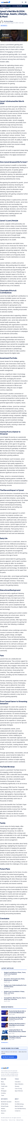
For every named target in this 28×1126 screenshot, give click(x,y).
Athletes (3, 1108)
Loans (2, 1088)
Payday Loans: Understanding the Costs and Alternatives (15, 985)
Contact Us (17, 1110)
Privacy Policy (4, 1120)
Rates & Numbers (19, 1084)
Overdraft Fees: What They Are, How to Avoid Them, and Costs (15, 998)
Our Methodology (19, 1104)
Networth (7, 8)
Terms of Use (12, 1120)
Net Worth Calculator (9, 1057)
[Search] (22, 2)
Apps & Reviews (19, 1090)
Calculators (18, 1081)
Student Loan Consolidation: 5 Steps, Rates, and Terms (14, 992)
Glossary (17, 1086)
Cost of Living (18, 1088)
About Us (17, 1101)
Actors (2, 1113)
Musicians (3, 1110)
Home (1, 8)
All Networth (5, 1042)
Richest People (4, 1106)
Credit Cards (4, 1086)
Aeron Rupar (9, 21)
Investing (3, 1093)
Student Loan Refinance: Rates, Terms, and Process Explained (15, 973)
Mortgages (3, 1090)
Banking (3, 1084)
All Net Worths (4, 1104)
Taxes (2, 1095)
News (2, 1081)
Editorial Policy (19, 1120)
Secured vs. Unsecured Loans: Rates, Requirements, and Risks (14, 979)
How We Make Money (20, 1108)
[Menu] (25, 2)
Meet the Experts (19, 1106)
